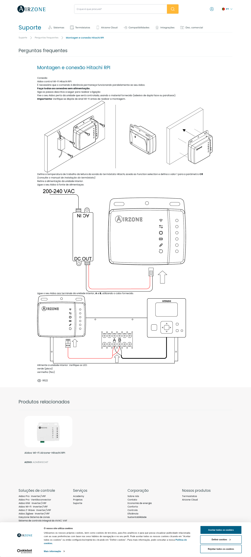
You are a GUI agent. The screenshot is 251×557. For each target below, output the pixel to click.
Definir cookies (219, 539)
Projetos (78, 499)
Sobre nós (133, 496)
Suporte (77, 503)
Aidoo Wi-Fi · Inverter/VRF (33, 506)
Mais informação (52, 551)
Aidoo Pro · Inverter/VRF (32, 496)
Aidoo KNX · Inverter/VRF (32, 503)
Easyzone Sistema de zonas (34, 517)
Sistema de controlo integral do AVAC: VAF (43, 520)
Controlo (133, 510)
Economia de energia (140, 503)
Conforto (133, 506)
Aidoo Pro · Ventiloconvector (35, 499)
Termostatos (189, 496)
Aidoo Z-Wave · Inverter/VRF (35, 510)
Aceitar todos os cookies (221, 530)
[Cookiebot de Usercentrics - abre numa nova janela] (24, 551)
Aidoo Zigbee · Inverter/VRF (34, 513)
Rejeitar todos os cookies (221, 549)
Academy (78, 496)
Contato (132, 499)
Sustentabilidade (137, 517)
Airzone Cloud (190, 499)
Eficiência (133, 513)
